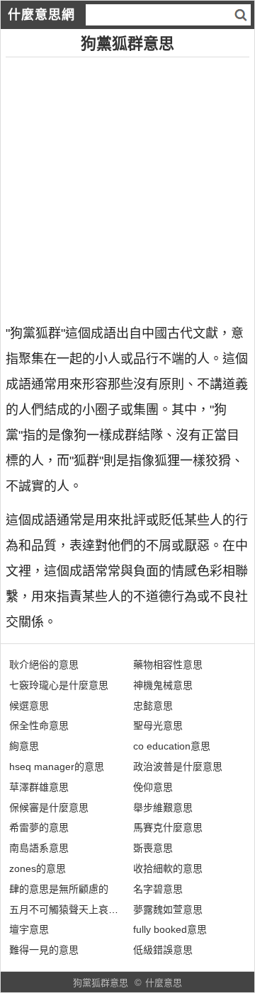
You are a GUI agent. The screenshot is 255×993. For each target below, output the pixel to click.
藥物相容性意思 (168, 664)
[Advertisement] (127, 184)
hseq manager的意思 (56, 766)
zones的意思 (37, 868)
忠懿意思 (153, 705)
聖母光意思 (158, 725)
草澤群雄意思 (39, 787)
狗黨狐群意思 (100, 982)
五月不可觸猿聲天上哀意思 (68, 909)
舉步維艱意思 (163, 807)
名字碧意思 (158, 889)
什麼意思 (163, 982)
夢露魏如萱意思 (168, 909)
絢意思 (24, 746)
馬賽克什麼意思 (168, 827)
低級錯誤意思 (163, 949)
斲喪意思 (153, 848)
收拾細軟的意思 (168, 868)
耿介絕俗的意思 (44, 664)
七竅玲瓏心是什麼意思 (58, 685)
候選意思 (29, 705)
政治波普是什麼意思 (177, 766)
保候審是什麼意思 (49, 807)
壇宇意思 (29, 929)
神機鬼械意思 (163, 685)
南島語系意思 (39, 848)
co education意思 (171, 746)
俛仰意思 (153, 787)
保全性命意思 (39, 725)
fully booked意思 (170, 929)
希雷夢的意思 (39, 827)
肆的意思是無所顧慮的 (58, 889)
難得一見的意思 (44, 949)
